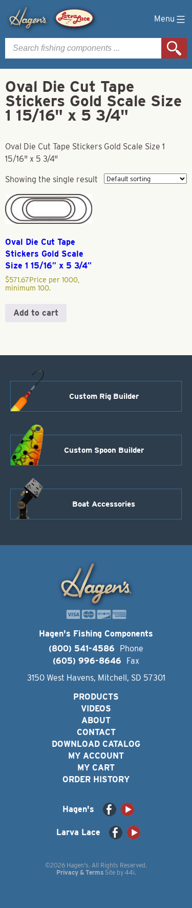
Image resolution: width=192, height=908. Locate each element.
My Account (96, 756)
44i (130, 872)
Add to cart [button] (35, 313)
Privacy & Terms (79, 872)
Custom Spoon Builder (104, 450)
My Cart (96, 767)
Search (174, 48)
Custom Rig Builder (104, 396)
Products (96, 697)
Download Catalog (96, 744)
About (96, 720)
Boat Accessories (103, 504)
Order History (96, 779)
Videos (96, 708)
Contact (96, 732)
